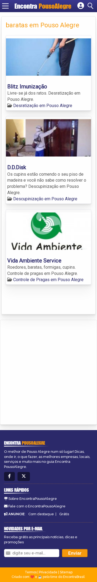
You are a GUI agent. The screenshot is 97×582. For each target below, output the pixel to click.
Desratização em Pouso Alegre (42, 105)
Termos (31, 572)
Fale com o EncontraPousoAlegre (36, 506)
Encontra (43, 6)
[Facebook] (9, 476)
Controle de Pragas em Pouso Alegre (48, 279)
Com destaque (41, 514)
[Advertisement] (48, 371)
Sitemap (66, 572)
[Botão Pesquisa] (91, 6)
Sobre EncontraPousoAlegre (32, 499)
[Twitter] (24, 476)
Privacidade (48, 572)
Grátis (64, 514)
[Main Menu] (5, 6)
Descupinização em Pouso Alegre (45, 198)
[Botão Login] (80, 6)
